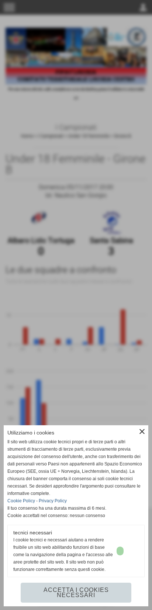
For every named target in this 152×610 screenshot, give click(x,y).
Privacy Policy (53, 500)
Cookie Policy (21, 500)
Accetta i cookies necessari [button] (76, 592)
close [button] (142, 431)
